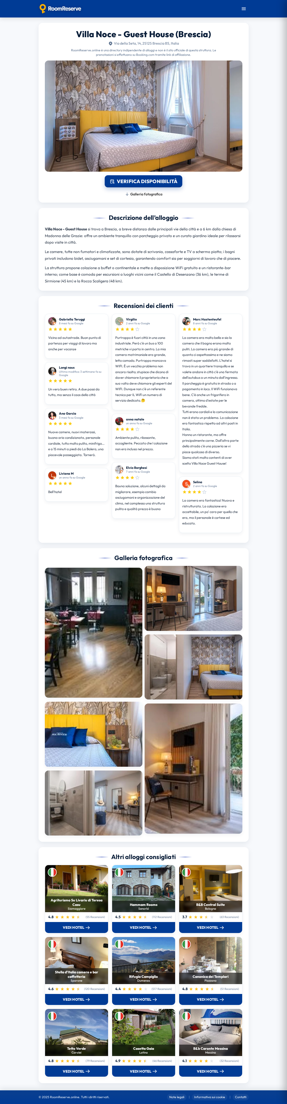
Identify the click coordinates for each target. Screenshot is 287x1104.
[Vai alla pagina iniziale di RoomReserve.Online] (60, 8)
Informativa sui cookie (209, 1097)
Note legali (176, 1097)
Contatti (240, 1097)
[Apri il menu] (244, 9)
